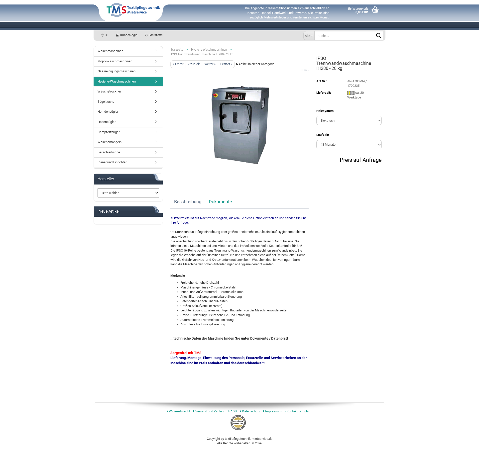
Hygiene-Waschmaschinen (117, 81)
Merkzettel (155, 35)
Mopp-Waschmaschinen (115, 61)
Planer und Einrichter (112, 162)
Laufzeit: (322, 135)
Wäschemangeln (109, 142)
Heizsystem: (325, 111)
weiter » (210, 64)
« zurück (194, 64)
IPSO (305, 70)
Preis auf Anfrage (361, 160)
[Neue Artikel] (157, 211)
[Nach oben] (469, 453)
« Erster (178, 64)
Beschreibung (187, 201)
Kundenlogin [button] (128, 35)
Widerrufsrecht (179, 411)
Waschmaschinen (110, 51)
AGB (233, 411)
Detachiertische (109, 152)
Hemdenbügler (108, 111)
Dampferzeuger (109, 132)
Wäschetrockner (109, 91)
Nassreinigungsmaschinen (116, 71)
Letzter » (226, 64)
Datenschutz (250, 411)
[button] (104, 35)
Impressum (272, 411)
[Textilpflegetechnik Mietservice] (163, 10)
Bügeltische (106, 101)
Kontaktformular (298, 411)
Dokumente (220, 201)
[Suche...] (378, 35)
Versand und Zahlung (210, 411)
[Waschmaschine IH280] (239, 124)
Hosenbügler (107, 122)
